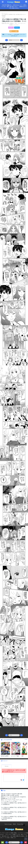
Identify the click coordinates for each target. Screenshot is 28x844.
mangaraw (8, 793)
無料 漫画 (19, 793)
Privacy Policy (20, 824)
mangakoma (23, 796)
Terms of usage (8, 824)
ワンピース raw (11, 798)
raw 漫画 (12, 795)
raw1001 (17, 795)
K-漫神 (7, 795)
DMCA (14, 824)
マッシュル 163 (12, 801)
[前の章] (6, 40)
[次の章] (21, 40)
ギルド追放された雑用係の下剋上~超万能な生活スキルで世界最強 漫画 (13, 808)
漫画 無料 (3, 795)
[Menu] (2, 2)
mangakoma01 (15, 796)
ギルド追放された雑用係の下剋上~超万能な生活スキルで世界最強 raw (13, 803)
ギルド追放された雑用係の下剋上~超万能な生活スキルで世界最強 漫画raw (13, 812)
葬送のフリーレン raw (6, 796)
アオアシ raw (19, 799)
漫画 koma (4, 819)
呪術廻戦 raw (4, 798)
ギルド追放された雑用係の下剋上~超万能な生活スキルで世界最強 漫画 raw (13, 817)
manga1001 (14, 793)
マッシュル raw (4, 801)
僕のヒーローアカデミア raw (8, 799)
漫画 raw (3, 793)
